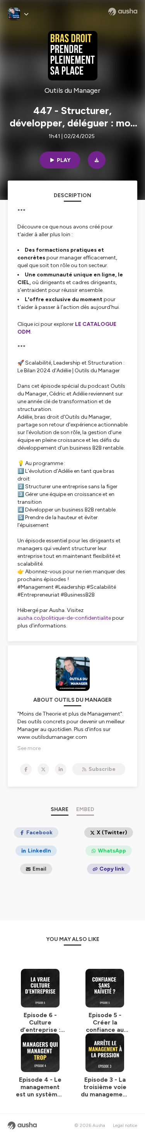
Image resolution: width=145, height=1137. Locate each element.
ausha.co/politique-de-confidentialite (64, 618)
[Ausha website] (122, 11)
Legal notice (125, 1125)
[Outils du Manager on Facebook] (26, 769)
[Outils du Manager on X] (43, 769)
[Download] (97, 160)
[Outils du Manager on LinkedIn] (61, 769)
